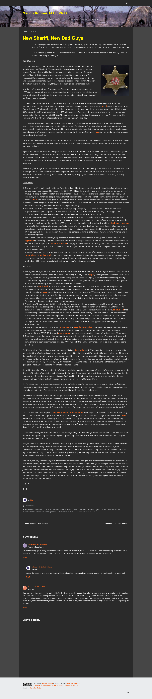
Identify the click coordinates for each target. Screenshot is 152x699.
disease (75, 509)
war (94, 512)
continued (43, 286)
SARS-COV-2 (79, 512)
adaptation (29, 509)
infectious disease (29, 512)
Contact (95, 20)
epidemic (83, 509)
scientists (64, 327)
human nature (117, 509)
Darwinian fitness (65, 509)
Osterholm (79, 350)
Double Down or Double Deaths (68, 412)
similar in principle (58, 243)
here (97, 132)
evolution (91, 509)
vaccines (88, 512)
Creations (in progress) (79, 20)
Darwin (55, 509)
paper (91, 274)
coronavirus (38, 509)
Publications (52, 20)
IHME (123, 415)
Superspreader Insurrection (116, 523)
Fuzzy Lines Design (35, 688)
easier (44, 292)
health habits (106, 509)
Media (64, 20)
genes (98, 509)
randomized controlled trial (38, 255)
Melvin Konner (47, 683)
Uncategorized (30, 506)
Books (43, 20)
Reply (25, 557)
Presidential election (66, 512)
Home (25, 20)
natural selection (43, 512)
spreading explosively (83, 327)
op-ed (104, 106)
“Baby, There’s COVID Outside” (37, 523)
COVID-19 (47, 509)
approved (29, 240)
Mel (31, 500)
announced (118, 309)
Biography (33, 20)
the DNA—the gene (119, 223)
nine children (64, 333)
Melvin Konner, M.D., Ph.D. (45, 13)
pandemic (53, 512)
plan (35, 199)
